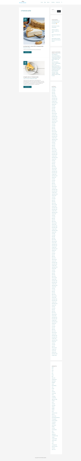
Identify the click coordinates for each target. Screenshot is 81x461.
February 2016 (54, 277)
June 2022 (53, 162)
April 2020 (53, 201)
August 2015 (54, 286)
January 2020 (54, 206)
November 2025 (54, 99)
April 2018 (53, 238)
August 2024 (54, 122)
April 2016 (53, 274)
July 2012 (53, 343)
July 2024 (53, 124)
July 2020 (53, 197)
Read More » (27, 52)
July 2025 (53, 105)
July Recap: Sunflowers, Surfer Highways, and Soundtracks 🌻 (56, 22)
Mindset (53, 408)
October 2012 (54, 338)
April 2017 (53, 256)
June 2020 (53, 198)
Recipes (24, 47)
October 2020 (54, 192)
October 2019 (54, 210)
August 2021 (54, 177)
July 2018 (53, 233)
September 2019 (54, 212)
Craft (52, 387)
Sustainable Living (55, 435)
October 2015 (54, 283)
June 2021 (53, 180)
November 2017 (54, 245)
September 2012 (54, 340)
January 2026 (54, 96)
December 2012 (54, 335)
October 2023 (54, 137)
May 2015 (53, 291)
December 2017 (54, 244)
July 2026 (53, 89)
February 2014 (54, 314)
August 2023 (54, 140)
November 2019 (54, 209)
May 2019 (53, 218)
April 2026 (53, 93)
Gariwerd (53, 391)
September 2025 (55, 102)
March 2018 (54, 239)
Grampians (53, 396)
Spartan (53, 432)
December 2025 (54, 98)
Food (52, 390)
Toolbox (53, 437)
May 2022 (53, 163)
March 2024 (54, 130)
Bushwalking (54, 385)
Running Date (54, 429)
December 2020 (54, 189)
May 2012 (53, 346)
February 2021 (54, 186)
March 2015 (54, 294)
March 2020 (54, 203)
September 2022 (55, 157)
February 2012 (54, 347)
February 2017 (54, 259)
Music (53, 411)
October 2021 (54, 174)
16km (52, 368)
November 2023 (54, 136)
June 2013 (53, 326)
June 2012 (53, 344)
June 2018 (53, 235)
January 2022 (54, 169)
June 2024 (53, 125)
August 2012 (54, 341)
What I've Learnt (54, 446)
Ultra (52, 443)
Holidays (53, 400)
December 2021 (54, 171)
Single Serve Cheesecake (30, 77)
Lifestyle (53, 406)
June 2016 (53, 271)
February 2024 (54, 131)
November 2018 (54, 227)
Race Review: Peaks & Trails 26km (56, 59)
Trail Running (54, 440)
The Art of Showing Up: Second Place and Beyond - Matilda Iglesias (56, 57)
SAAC (53, 431)
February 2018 (54, 241)
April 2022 (53, 165)
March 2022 (54, 166)
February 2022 (54, 168)
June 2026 (53, 90)
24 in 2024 (54, 64)
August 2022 (54, 159)
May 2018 (53, 236)
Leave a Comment (26, 78)
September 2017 (54, 248)
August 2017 (54, 250)
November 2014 (54, 300)
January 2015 (54, 297)
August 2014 (54, 305)
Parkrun (53, 414)
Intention (53, 403)
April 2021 (53, 183)
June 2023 (53, 143)
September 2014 (54, 303)
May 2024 (53, 127)
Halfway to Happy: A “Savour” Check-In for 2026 (55, 31)
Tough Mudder (54, 438)
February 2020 (54, 204)
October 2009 (54, 355)
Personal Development (56, 417)
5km (52, 373)
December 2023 (54, 134)
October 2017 (54, 247)
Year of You (54, 449)
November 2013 (54, 318)
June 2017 (53, 253)
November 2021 (54, 172)
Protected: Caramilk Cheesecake (33, 46)
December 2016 (54, 262)
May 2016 (53, 273)
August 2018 (54, 232)
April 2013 (53, 329)
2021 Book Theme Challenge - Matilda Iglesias (55, 73)
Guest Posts (54, 397)
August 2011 (54, 350)
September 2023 (55, 139)
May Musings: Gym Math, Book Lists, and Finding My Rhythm (56, 40)
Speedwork (54, 434)
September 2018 (54, 230)
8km (52, 376)
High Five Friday (54, 399)
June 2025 (53, 107)
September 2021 (54, 175)
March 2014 (54, 312)
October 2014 (54, 302)
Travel (53, 441)
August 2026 (54, 87)
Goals (53, 394)
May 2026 (53, 92)
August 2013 (54, 323)
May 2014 (53, 309)
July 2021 (53, 178)
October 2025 (54, 101)
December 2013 (54, 317)
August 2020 (54, 195)
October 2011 (54, 349)
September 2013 (54, 321)
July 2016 (53, 270)
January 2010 (54, 352)
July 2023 (53, 142)
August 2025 (54, 104)
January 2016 (54, 279)
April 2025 (53, 110)
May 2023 (53, 145)
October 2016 (54, 265)
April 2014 (53, 311)
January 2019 (54, 224)
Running (53, 428)
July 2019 (53, 215)
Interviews (53, 405)
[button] (49, 2)
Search (53, 9)
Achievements (54, 379)
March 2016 (54, 276)
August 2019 (54, 213)
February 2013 (54, 332)
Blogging (53, 382)
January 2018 (54, 242)
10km (53, 367)
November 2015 (54, 282)
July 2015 (53, 288)
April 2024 (53, 128)
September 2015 (54, 285)
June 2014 (53, 308)
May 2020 (53, 200)
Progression (54, 422)
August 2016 (54, 268)
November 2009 (54, 353)
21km (53, 370)
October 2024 (54, 119)
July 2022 (53, 160)
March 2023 (54, 148)
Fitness (53, 388)
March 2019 (54, 221)
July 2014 (53, 306)
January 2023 (54, 151)
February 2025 (54, 113)
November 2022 (54, 154)
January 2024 (54, 133)
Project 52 (53, 423)
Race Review (54, 425)
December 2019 (54, 207)
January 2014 (54, 315)
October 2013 (54, 320)
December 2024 (54, 116)
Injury (53, 402)
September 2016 (54, 267)
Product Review (54, 420)
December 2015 (54, 280)
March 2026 (54, 95)
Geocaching (54, 393)
